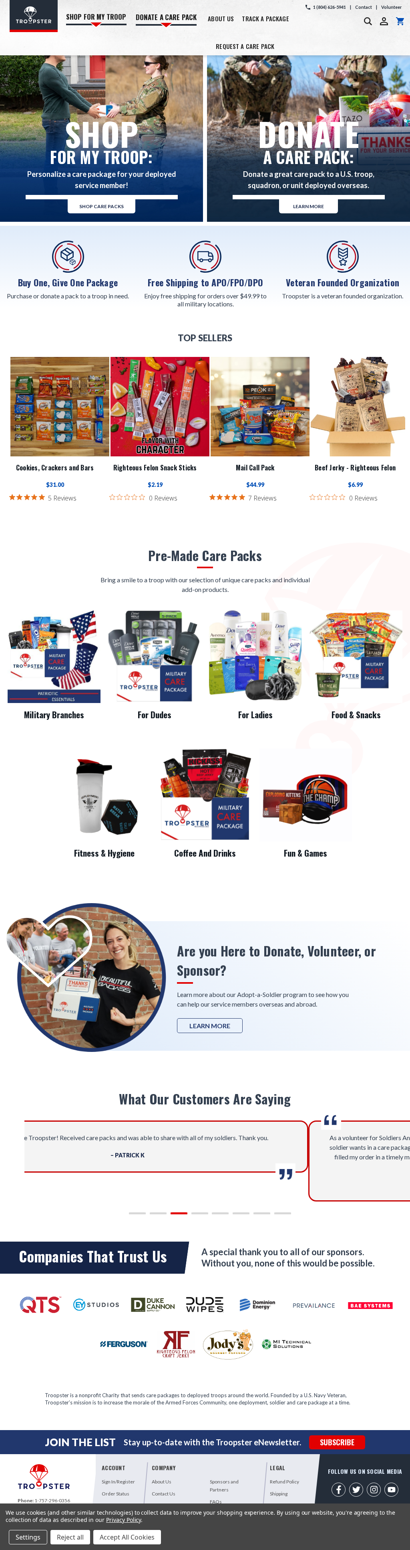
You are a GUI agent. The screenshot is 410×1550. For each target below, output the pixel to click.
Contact (363, 7)
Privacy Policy (123, 1520)
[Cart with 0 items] (400, 21)
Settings (28, 1537)
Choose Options (160, 406)
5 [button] (215, 1216)
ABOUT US (221, 18)
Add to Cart (60, 406)
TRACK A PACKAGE (265, 18)
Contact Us (163, 1494)
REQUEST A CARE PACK (245, 46)
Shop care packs (101, 206)
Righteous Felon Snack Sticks (155, 467)
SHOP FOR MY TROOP (96, 17)
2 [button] (153, 1216)
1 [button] (132, 1216)
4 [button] (195, 1216)
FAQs (216, 1502)
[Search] (368, 21)
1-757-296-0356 (52, 1500)
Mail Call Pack (255, 467)
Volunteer (391, 7)
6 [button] (236, 1216)
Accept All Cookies (127, 1537)
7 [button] (257, 1216)
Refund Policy (284, 1482)
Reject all (70, 1537)
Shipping (278, 1494)
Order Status (115, 1494)
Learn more (308, 206)
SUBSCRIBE (337, 1442)
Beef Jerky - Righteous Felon (355, 467)
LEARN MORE (209, 1025)
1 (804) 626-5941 (329, 7)
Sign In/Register (118, 1482)
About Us (161, 1482)
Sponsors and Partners (224, 1486)
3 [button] (174, 1216)
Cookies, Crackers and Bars (55, 467)
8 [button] (278, 1216)
